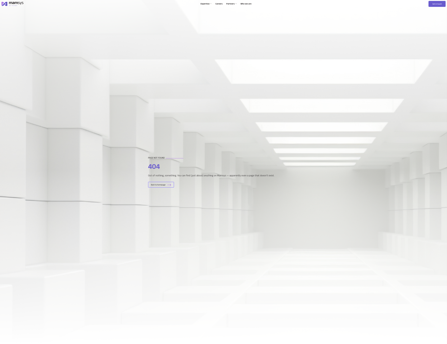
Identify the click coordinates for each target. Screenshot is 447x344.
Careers (219, 4)
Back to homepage (158, 185)
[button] (437, 4)
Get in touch (437, 4)
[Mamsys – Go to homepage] (12, 4)
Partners (230, 4)
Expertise (205, 4)
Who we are (245, 4)
